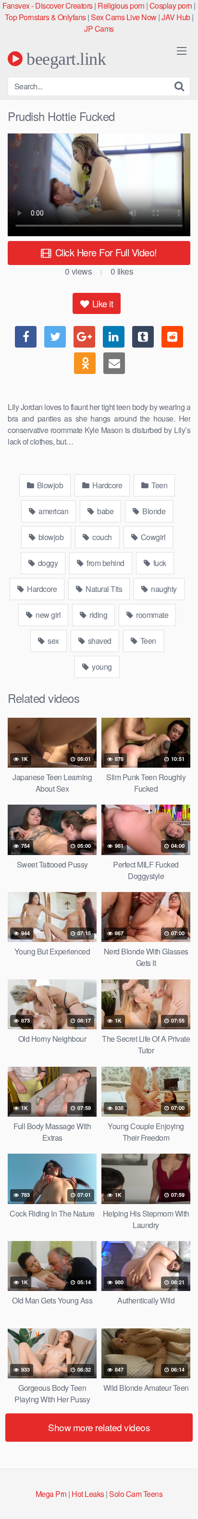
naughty (163, 588)
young (101, 666)
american (53, 511)
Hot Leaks (88, 1493)
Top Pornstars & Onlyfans (45, 17)
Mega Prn (51, 1493)
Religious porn (121, 5)
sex (52, 640)
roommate (152, 614)
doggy (47, 562)
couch (101, 536)
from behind (104, 562)
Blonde (153, 511)
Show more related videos (99, 1427)
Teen (159, 485)
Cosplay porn (170, 5)
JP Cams (99, 28)
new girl (47, 614)
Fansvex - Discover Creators (47, 5)
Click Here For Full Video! (104, 252)
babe (105, 511)
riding (98, 614)
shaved (98, 640)
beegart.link (64, 58)
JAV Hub (175, 17)
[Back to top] (181, 1497)
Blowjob (49, 485)
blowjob (50, 536)
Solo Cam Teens (135, 1493)
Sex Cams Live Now (124, 17)
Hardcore (107, 485)
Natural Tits (103, 588)
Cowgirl (152, 536)
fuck (158, 562)
